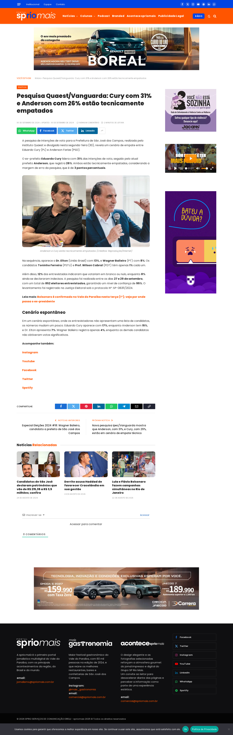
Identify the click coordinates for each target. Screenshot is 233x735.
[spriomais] (36, 16)
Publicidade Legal (171, 16)
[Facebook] (4, 149)
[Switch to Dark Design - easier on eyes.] (209, 16)
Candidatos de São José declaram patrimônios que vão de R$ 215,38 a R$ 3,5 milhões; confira (37, 487)
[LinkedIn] (4, 167)
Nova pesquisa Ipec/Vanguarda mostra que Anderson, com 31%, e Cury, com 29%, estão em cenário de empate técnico (119, 429)
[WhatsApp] (4, 175)
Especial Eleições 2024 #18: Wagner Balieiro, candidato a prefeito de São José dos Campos (51, 429)
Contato (60, 4)
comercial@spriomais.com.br (87, 697)
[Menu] (19, 4)
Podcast (104, 16)
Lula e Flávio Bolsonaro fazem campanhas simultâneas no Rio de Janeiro (129, 487)
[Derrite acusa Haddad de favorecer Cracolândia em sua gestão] (85, 464)
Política (22, 87)
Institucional (32, 4)
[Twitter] (4, 158)
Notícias (69, 16)
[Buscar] (214, 16)
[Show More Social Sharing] (102, 131)
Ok (185, 729)
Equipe (48, 4)
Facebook (29, 370)
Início (38, 78)
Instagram (30, 352)
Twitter (27, 379)
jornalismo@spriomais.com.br (35, 682)
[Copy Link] (4, 193)
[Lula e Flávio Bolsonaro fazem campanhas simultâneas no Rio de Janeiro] (133, 464)
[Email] (4, 184)
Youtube (28, 361)
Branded (118, 16)
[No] (228, 729)
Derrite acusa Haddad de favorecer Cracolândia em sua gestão (84, 485)
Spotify (27, 388)
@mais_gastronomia (82, 689)
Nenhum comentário (89, 122)
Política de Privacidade (204, 729)
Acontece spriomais (141, 16)
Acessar (144, 515)
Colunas (86, 16)
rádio (198, 16)
